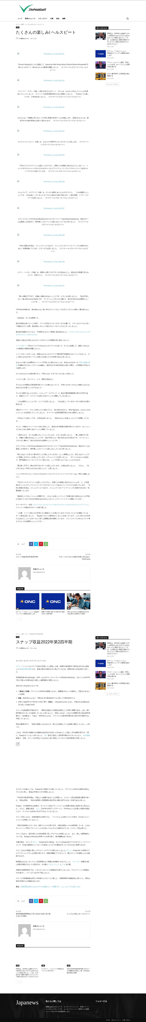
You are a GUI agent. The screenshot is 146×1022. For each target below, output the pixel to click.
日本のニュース (24, 38)
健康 (22, 24)
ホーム (18, 24)
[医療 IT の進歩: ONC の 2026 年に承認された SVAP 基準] (53, 601)
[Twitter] (36, 544)
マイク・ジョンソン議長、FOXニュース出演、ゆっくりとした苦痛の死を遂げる (118, 64)
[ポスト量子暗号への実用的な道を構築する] (100, 76)
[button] (127, 18)
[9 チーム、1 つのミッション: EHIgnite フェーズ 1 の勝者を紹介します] (27, 601)
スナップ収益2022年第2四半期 (27, 557)
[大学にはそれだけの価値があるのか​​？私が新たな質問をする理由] (78, 601)
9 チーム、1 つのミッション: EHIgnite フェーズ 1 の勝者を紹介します (118, 53)
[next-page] (20, 619)
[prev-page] (17, 619)
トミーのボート (21, 346)
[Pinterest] (41, 544)
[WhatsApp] (46, 544)
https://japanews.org (39, 572)
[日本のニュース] (17, 38)
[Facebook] (31, 544)
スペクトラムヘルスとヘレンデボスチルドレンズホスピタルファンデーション (60, 505)
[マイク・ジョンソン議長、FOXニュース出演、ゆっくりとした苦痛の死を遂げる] (100, 65)
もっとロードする (112, 84)
